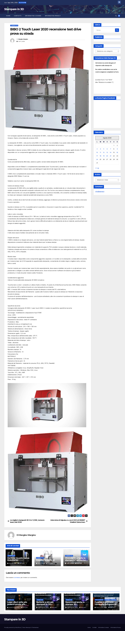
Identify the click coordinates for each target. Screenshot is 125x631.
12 (103, 152)
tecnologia (11, 599)
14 (110, 152)
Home (8, 16)
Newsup (28, 627)
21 (110, 156)
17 (97, 156)
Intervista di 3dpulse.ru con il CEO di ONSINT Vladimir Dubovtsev (68, 521)
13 (107, 152)
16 (117, 152)
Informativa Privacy (53, 16)
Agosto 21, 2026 (14, 607)
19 (104, 156)
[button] (116, 16)
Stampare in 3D (14, 9)
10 (97, 152)
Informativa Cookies (33, 16)
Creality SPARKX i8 (45, 560)
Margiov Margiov (23, 39)
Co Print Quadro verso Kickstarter (18, 559)
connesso (17, 577)
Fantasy (22, 563)
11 (100, 152)
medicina (113, 599)
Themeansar (35, 627)
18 (100, 156)
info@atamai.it (99, 191)
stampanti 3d (14, 25)
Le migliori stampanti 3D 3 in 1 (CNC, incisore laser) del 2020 (27, 521)
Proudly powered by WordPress (12, 627)
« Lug (97, 168)
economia (107, 599)
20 (107, 156)
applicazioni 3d (99, 599)
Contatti (17, 16)
